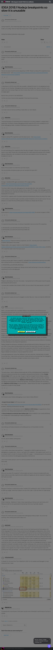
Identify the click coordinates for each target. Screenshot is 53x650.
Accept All (21, 331)
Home (7, 1)
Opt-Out (36, 329)
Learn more (29, 322)
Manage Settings (30, 331)
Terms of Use (34, 326)
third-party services (16, 328)
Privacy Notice (23, 326)
